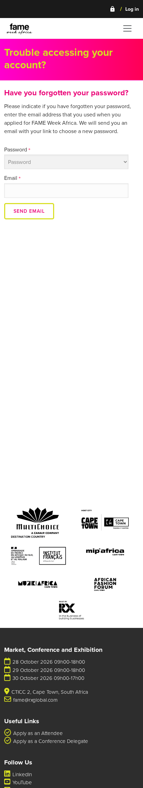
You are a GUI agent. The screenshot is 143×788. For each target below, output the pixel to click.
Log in (124, 9)
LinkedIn (22, 774)
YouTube (22, 782)
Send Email (29, 211)
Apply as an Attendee (38, 733)
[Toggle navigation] (127, 28)
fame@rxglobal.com (35, 699)
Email (12, 178)
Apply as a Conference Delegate (50, 741)
